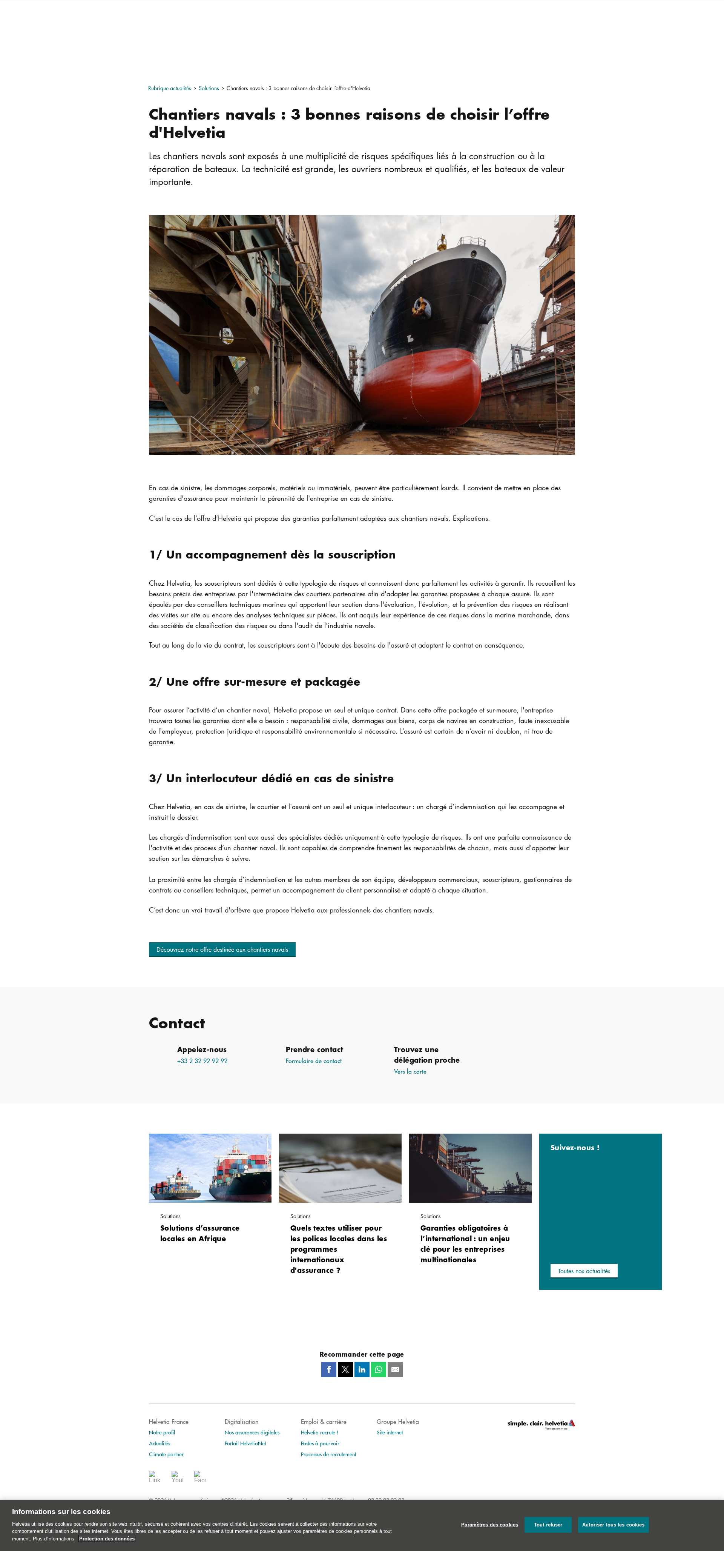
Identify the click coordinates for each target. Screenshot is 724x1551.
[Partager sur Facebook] (328, 1369)
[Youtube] (177, 1479)
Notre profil (162, 1432)
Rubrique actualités (169, 88)
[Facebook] (200, 1479)
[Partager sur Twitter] (345, 1369)
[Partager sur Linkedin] (362, 1369)
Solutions (209, 88)
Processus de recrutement (328, 1454)
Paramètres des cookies (489, 1524)
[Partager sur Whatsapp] (378, 1369)
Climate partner (166, 1454)
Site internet (390, 1432)
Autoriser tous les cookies (613, 1524)
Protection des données (107, 1538)
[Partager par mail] (395, 1369)
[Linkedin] (154, 1479)
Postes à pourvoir (320, 1443)
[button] (222, 949)
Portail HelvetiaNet (245, 1443)
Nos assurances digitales (252, 1432)
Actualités (159, 1443)
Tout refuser (548, 1524)
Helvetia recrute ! (320, 1432)
